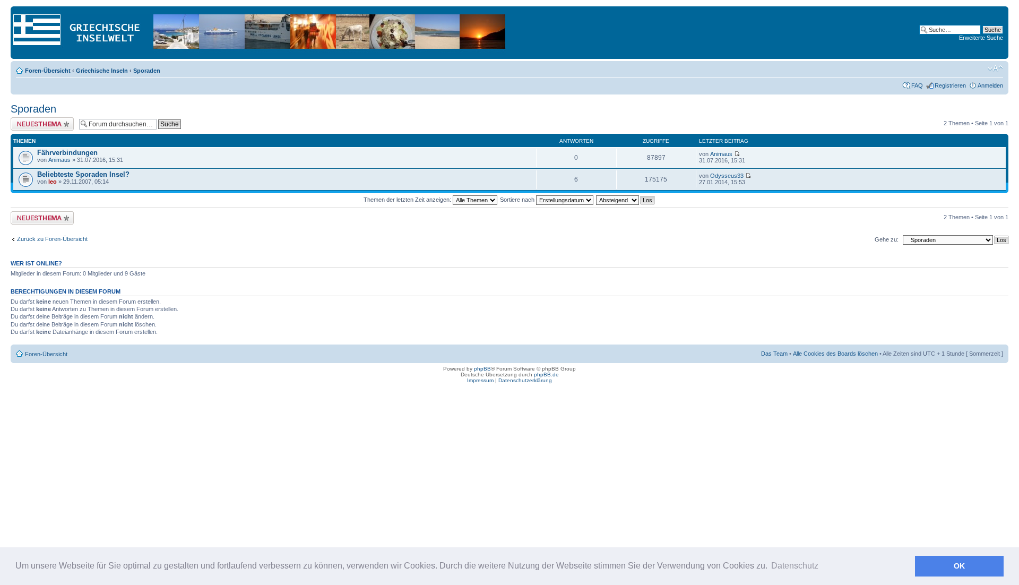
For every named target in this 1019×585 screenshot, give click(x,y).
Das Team (774, 353)
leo (52, 181)
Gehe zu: (887, 239)
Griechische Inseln (102, 70)
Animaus (59, 160)
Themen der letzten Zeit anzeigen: (408, 199)
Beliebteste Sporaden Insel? (83, 174)
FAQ (917, 85)
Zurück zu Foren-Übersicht (52, 239)
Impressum (480, 380)
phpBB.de (546, 374)
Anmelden (990, 85)
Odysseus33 (727, 176)
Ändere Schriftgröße (995, 68)
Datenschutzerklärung (525, 380)
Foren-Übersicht (48, 70)
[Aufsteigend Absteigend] (625, 199)
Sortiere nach (518, 199)
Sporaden (146, 70)
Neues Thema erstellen (41, 120)
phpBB (482, 369)
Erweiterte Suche (981, 38)
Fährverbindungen (67, 153)
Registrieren (950, 85)
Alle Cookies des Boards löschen (835, 353)
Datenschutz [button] (794, 565)
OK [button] (959, 566)
